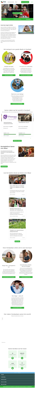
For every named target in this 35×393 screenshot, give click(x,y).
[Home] (3, 2)
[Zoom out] (2, 320)
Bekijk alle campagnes (17, 141)
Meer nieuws (17, 242)
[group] (10, 126)
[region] (17, 331)
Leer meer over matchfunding (17, 104)
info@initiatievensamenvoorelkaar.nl (20, 387)
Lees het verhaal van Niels (17, 308)
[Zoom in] (2, 319)
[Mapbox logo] (3, 343)
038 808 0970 (29, 387)
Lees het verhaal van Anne (26, 277)
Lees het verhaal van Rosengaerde (8, 277)
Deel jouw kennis (4, 167)
